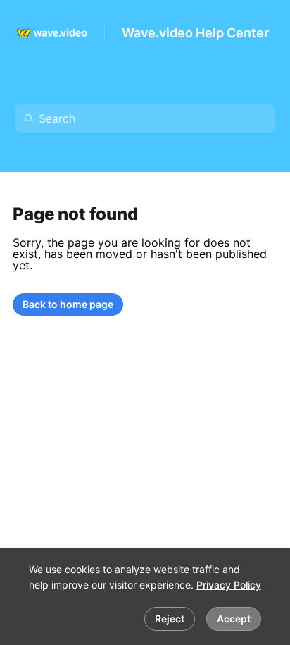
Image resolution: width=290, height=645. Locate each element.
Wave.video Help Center (195, 32)
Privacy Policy (228, 585)
